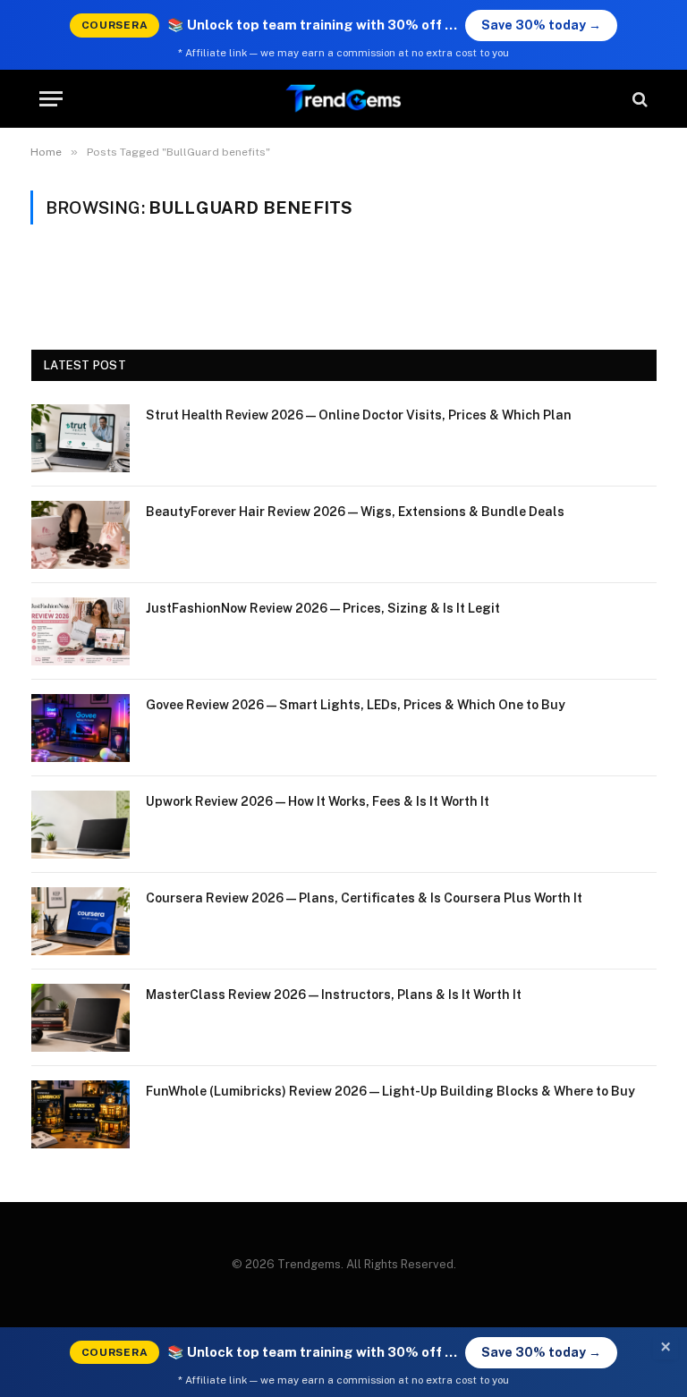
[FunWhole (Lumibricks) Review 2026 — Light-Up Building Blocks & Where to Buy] (80, 1114)
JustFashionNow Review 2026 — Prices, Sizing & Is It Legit (323, 608)
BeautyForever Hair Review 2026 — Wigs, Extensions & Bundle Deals (355, 511)
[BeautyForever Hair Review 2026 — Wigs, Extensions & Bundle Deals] (80, 535)
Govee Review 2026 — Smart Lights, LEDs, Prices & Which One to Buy (355, 705)
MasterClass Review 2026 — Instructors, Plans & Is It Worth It (334, 994)
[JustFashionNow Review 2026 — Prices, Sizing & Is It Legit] (80, 631)
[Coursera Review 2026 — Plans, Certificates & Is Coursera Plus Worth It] (80, 921)
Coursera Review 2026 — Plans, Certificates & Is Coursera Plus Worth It (364, 898)
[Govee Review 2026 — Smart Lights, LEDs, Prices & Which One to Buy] (80, 728)
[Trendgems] (343, 99)
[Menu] (51, 99)
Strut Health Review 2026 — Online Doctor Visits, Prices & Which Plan (359, 415)
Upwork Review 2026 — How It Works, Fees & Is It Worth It (317, 801)
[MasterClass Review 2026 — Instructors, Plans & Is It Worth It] (80, 1018)
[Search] (638, 99)
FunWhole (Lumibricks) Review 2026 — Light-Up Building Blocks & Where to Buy (390, 1091)
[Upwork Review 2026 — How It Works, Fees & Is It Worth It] (80, 825)
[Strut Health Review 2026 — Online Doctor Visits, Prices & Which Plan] (80, 438)
